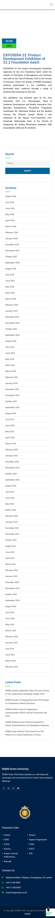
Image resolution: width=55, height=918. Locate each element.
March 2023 (10, 443)
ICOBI (6, 839)
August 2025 (10, 268)
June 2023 (10, 425)
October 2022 (11, 473)
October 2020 (11, 594)
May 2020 (9, 624)
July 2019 (9, 648)
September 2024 (12, 335)
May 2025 (9, 286)
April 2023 (10, 437)
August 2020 (10, 606)
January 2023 (11, 455)
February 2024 (11, 377)
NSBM (27, 913)
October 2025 (11, 256)
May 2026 (9, 214)
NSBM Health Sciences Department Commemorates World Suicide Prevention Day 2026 (26, 712)
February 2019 (11, 666)
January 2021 (11, 576)
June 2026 (10, 208)
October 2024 (11, 329)
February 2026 (11, 232)
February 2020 (11, 636)
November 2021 (12, 534)
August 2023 (10, 413)
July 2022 (9, 491)
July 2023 (9, 419)
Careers (32, 835)
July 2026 (9, 202)
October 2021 (10, 540)
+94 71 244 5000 (13, 887)
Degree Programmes (38, 839)
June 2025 (10, 280)
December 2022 (12, 461)
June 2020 (10, 618)
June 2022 (10, 497)
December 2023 (12, 389)
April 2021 (9, 558)
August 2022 (10, 485)
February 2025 (11, 304)
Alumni (7, 848)
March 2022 (10, 510)
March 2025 (10, 298)
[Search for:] (27, 163)
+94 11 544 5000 (13, 882)
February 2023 (11, 449)
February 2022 (11, 516)
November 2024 (12, 323)
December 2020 (12, 582)
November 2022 (12, 467)
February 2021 (11, 570)
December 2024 (12, 317)
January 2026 (11, 238)
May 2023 (9, 431)
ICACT (31, 848)
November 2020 (12, 588)
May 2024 (9, 359)
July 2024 (9, 347)
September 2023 (12, 407)
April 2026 (10, 220)
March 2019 (10, 660)
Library (7, 835)
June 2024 (10, 353)
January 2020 (11, 642)
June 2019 (9, 654)
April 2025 (10, 292)
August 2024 (10, 341)
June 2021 (9, 552)
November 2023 (12, 395)
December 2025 (12, 244)
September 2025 (12, 262)
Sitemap (7, 861)
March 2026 (10, 226)
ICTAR (6, 844)
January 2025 (11, 311)
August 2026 (10, 196)
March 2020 (10, 630)
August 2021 (10, 546)
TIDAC (31, 844)
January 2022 (11, 522)
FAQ (30, 853)
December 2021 (12, 528)
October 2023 (11, 401)
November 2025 (12, 250)
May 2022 (9, 504)
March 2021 (10, 564)
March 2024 (10, 371)
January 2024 (11, 383)
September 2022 (12, 479)
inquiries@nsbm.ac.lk (16, 892)
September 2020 (12, 600)
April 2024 (10, 365)
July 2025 (9, 274)
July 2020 (9, 612)
